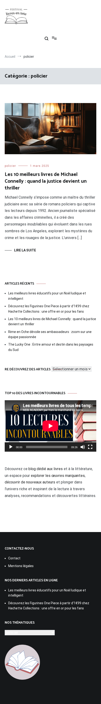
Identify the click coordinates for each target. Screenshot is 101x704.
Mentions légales (21, 566)
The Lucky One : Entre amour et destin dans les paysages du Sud (50, 347)
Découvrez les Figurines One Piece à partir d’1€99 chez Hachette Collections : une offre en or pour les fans (48, 308)
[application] (50, 425)
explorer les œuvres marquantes (58, 475)
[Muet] (82, 447)
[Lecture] (10, 447)
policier (10, 166)
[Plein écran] (90, 447)
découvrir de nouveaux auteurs (30, 482)
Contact (14, 558)
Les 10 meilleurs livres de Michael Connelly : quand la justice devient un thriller (46, 181)
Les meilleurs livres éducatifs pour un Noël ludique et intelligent (47, 295)
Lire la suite (25, 250)
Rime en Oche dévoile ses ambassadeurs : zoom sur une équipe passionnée (50, 334)
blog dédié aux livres (45, 469)
